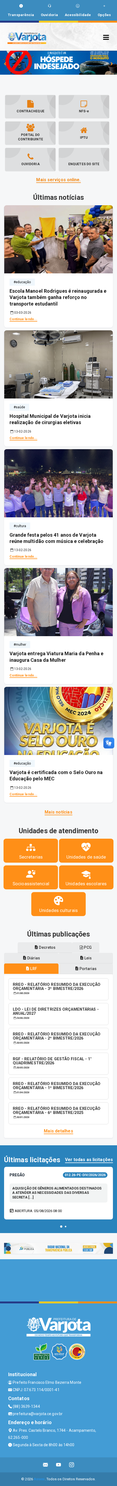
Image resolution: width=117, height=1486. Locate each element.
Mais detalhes (58, 1131)
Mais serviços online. (58, 179)
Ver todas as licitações (89, 1159)
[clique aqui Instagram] (71, 1465)
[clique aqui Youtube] (58, 1465)
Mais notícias (58, 812)
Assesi (39, 1479)
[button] (61, 1226)
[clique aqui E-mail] (45, 1465)
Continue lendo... (24, 319)
